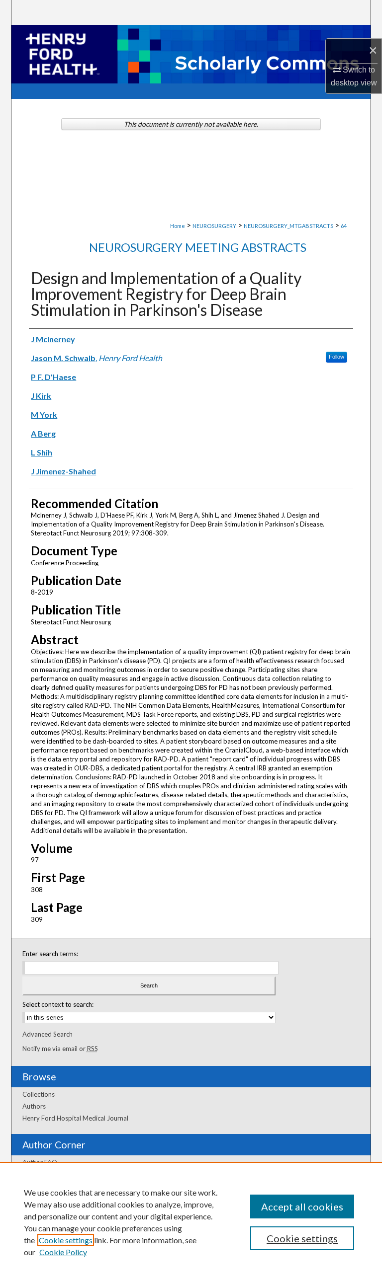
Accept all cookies (302, 1206)
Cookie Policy (63, 1252)
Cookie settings (66, 1240)
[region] (191, 1222)
